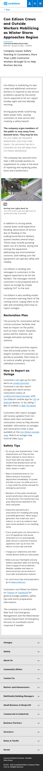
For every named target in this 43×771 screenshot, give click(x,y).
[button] (12, 186)
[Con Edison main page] (10, 4)
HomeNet (28, 758)
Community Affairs (13, 669)
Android (8, 402)
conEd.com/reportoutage (17, 396)
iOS (35, 399)
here (20, 438)
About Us (8, 660)
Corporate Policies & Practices (14, 758)
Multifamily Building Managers (19, 696)
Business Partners (13, 723)
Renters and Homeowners (17, 687)
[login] (29, 3)
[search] (35, 3)
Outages (8, 642)
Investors (8, 732)
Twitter (11, 592)
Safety (7, 651)
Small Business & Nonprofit (17, 705)
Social (7, 750)
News (8, 10)
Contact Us (9, 678)
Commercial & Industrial (16, 714)
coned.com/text (21, 383)
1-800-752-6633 (27, 405)
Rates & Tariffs (11, 741)
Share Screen (8, 760)
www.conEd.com (18, 582)
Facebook (23, 592)
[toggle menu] (40, 3)
